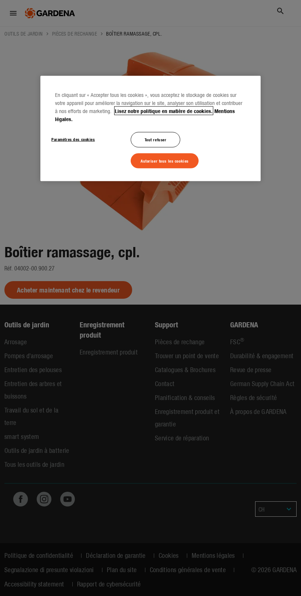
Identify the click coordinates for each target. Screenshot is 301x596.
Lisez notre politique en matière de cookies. (164, 110)
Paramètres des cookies (73, 139)
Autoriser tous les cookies (165, 160)
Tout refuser (156, 139)
